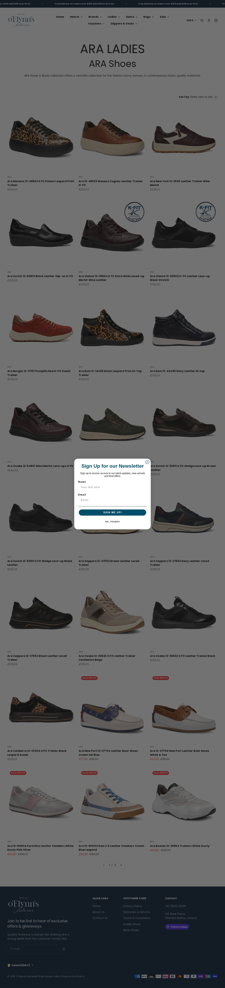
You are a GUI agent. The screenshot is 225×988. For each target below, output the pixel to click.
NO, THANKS (112, 522)
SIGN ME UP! (112, 512)
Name (82, 482)
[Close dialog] (147, 462)
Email (82, 494)
